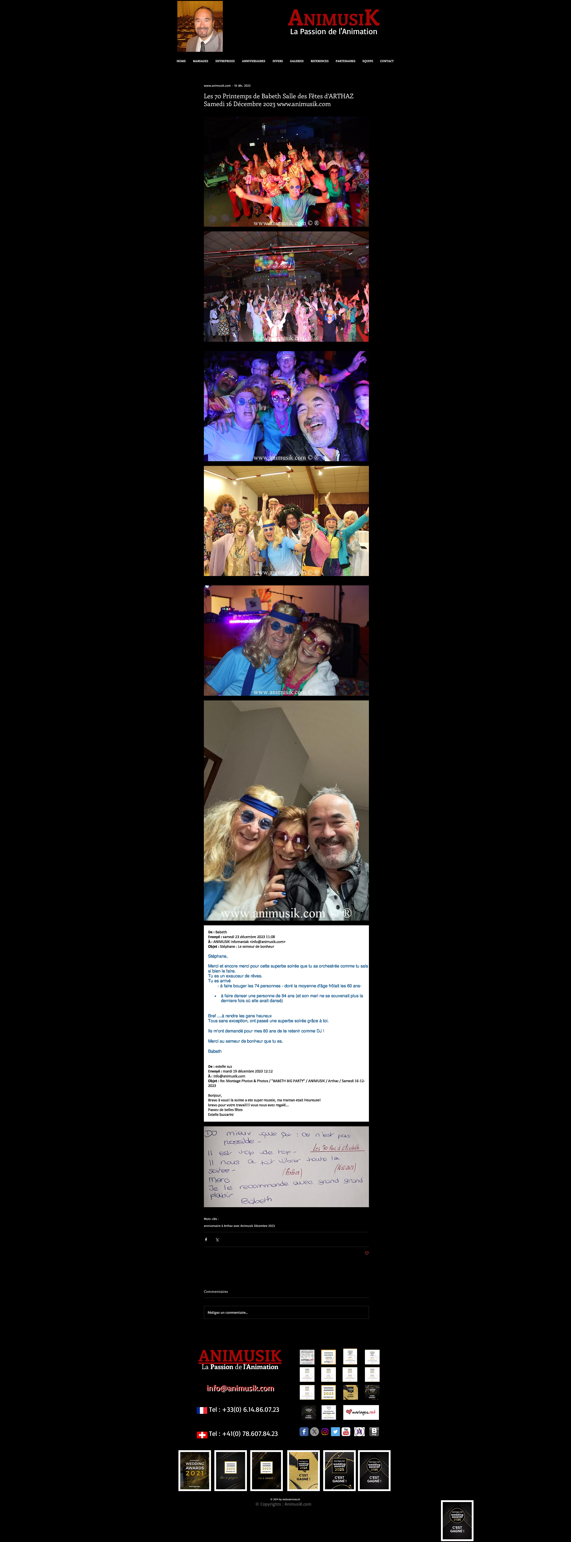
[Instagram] (325, 1431)
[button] (276, 61)
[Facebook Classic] (304, 1431)
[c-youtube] (345, 1431)
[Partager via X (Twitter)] (217, 1239)
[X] (314, 1431)
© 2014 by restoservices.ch (285, 1499)
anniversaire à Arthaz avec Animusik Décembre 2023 (239, 1226)
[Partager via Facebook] (206, 1239)
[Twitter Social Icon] (335, 1431)
